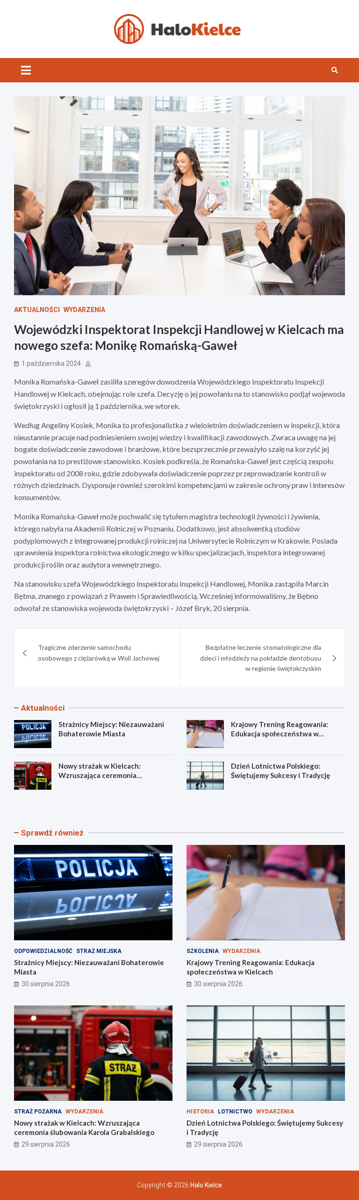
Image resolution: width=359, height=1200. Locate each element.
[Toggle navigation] (26, 70)
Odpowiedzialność (43, 951)
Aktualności (37, 309)
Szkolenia (203, 951)
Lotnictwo (235, 1111)
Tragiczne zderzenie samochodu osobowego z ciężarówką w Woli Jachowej (98, 652)
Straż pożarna (38, 1111)
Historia (200, 1111)
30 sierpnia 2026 (46, 984)
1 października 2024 (51, 363)
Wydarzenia (84, 309)
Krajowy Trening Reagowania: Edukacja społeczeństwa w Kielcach (279, 733)
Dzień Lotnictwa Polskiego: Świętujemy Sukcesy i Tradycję (280, 770)
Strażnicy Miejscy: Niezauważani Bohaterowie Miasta (111, 729)
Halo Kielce (206, 1185)
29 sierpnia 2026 (46, 1144)
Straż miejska (99, 951)
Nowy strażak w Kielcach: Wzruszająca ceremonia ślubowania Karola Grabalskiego (110, 775)
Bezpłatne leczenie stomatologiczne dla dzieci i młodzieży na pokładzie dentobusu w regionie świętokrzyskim (260, 657)
